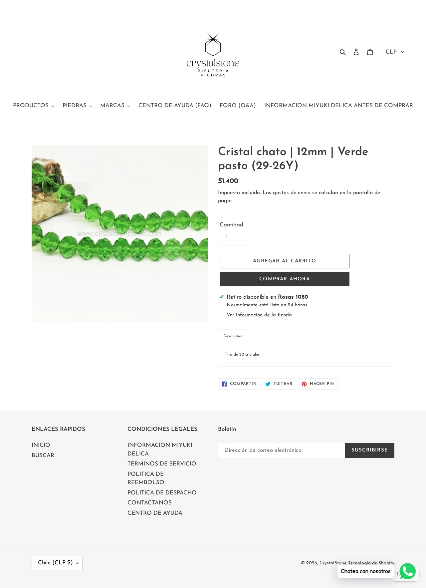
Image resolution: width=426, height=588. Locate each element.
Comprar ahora (284, 279)
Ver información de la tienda (259, 315)
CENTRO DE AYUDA (154, 513)
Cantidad (231, 225)
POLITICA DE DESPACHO (162, 493)
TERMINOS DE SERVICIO (161, 464)
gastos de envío (292, 192)
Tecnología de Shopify (371, 563)
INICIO (41, 445)
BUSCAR (43, 455)
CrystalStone (333, 563)
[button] (233, 336)
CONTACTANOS (149, 503)
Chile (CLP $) (55, 563)
